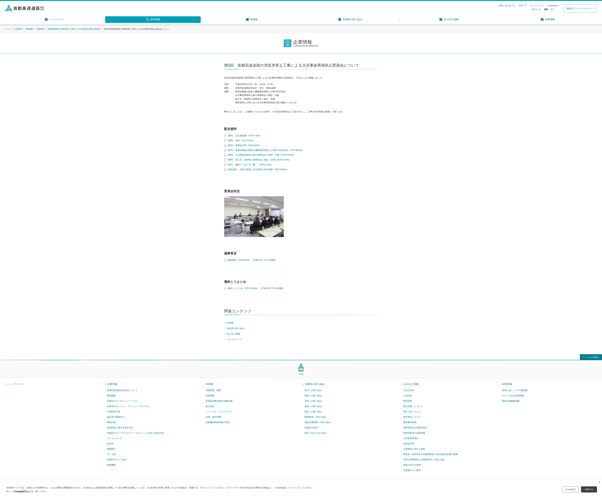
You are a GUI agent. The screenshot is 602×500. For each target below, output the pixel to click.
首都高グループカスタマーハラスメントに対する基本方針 (135, 433)
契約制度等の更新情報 (414, 433)
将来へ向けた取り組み (315, 433)
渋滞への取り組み (313, 401)
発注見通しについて (413, 406)
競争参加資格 (409, 422)
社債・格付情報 (213, 417)
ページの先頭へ (592, 357)
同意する (589, 489)
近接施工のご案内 (412, 470)
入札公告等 (408, 390)
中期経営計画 (113, 411)
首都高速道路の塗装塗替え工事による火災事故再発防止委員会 (74, 29)
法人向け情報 (411, 384)
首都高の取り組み (315, 384)
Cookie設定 (570, 489)
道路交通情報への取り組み (317, 422)
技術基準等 (408, 443)
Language (552, 5)
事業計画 (111, 422)
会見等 (110, 443)
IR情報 (210, 384)
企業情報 (18, 29)
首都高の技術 (311, 427)
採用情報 (507, 384)
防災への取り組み (313, 411)
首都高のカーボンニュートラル (122, 401)
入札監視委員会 (411, 438)
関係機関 (111, 465)
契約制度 (407, 401)
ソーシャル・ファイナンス (219, 411)
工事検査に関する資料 (414, 449)
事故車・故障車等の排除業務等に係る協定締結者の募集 (430, 454)
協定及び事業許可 (115, 417)
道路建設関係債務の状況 (218, 422)
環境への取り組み (313, 395)
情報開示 (111, 449)
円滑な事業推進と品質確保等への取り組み (424, 459)
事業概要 (29, 29)
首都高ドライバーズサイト (579, 8)
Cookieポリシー (23, 491)
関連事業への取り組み (315, 417)
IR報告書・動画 (213, 390)
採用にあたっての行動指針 (515, 390)
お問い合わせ (505, 5)
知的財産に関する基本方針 (120, 427)
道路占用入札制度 (412, 465)
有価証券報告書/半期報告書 (219, 401)
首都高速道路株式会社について (122, 390)
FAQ (521, 5)
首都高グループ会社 (117, 459)
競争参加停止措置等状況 (415, 427)
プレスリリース (114, 438)
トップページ (16, 384)
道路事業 (40, 29)
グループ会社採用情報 (513, 395)
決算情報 (210, 395)
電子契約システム (412, 417)
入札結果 (407, 395)
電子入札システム (412, 411)
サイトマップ (537, 5)
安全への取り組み (313, 390)
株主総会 (210, 406)
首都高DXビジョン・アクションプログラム (128, 406)
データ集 (111, 454)
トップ (8, 29)
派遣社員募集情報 (511, 401)
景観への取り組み (313, 406)
